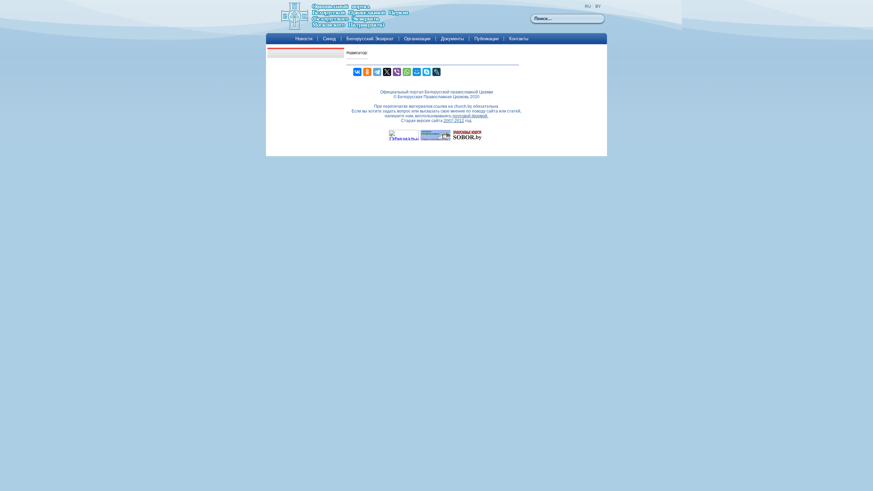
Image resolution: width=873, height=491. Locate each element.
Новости (303, 38)
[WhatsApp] (407, 72)
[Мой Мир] (417, 72)
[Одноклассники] (367, 72)
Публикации (486, 38)
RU (588, 6)
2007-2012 (454, 120)
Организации (417, 38)
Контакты (518, 38)
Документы (452, 38)
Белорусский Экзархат (370, 38)
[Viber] (397, 72)
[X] (387, 72)
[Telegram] (377, 72)
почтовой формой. (470, 116)
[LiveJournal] (436, 72)
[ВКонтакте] (357, 72)
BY (598, 6)
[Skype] (427, 72)
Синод (329, 38)
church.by (463, 106)
